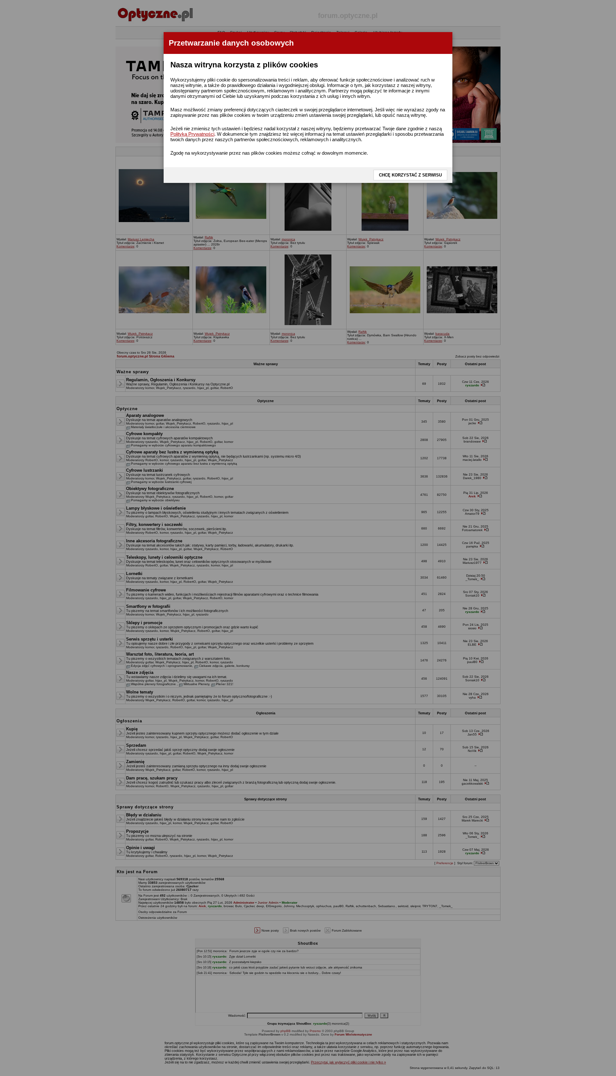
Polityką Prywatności (192, 134)
